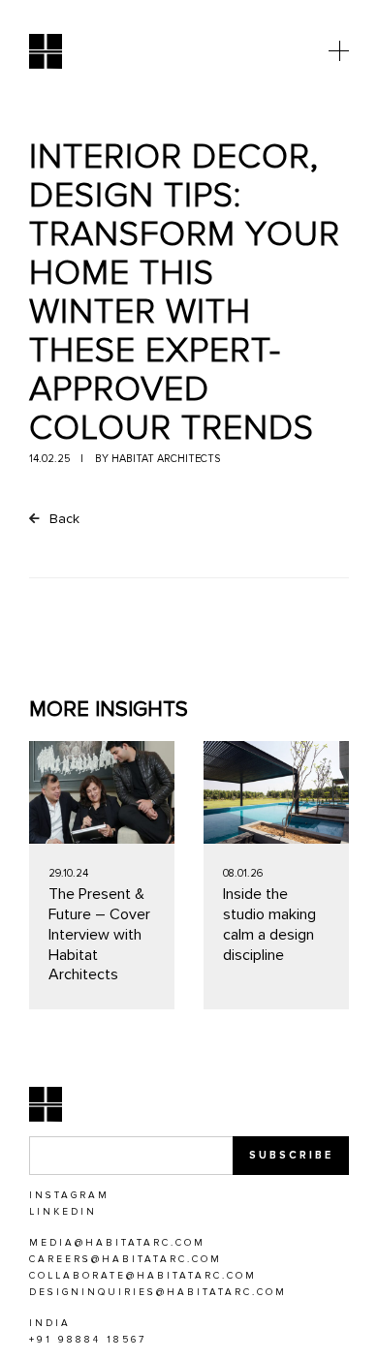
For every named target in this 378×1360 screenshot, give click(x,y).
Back (62, 518)
